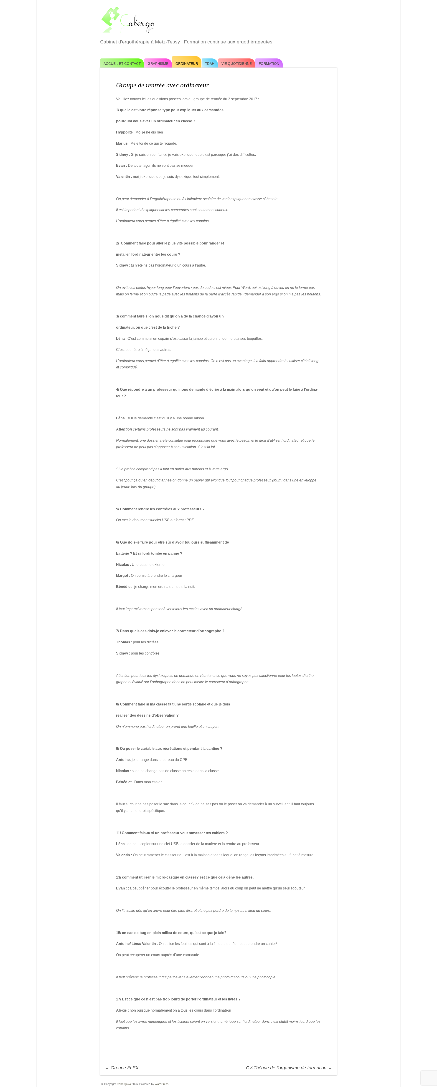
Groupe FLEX (121, 1067)
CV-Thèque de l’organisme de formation (289, 1067)
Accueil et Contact (122, 63)
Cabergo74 (124, 1084)
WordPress (161, 1084)
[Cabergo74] (218, 19)
